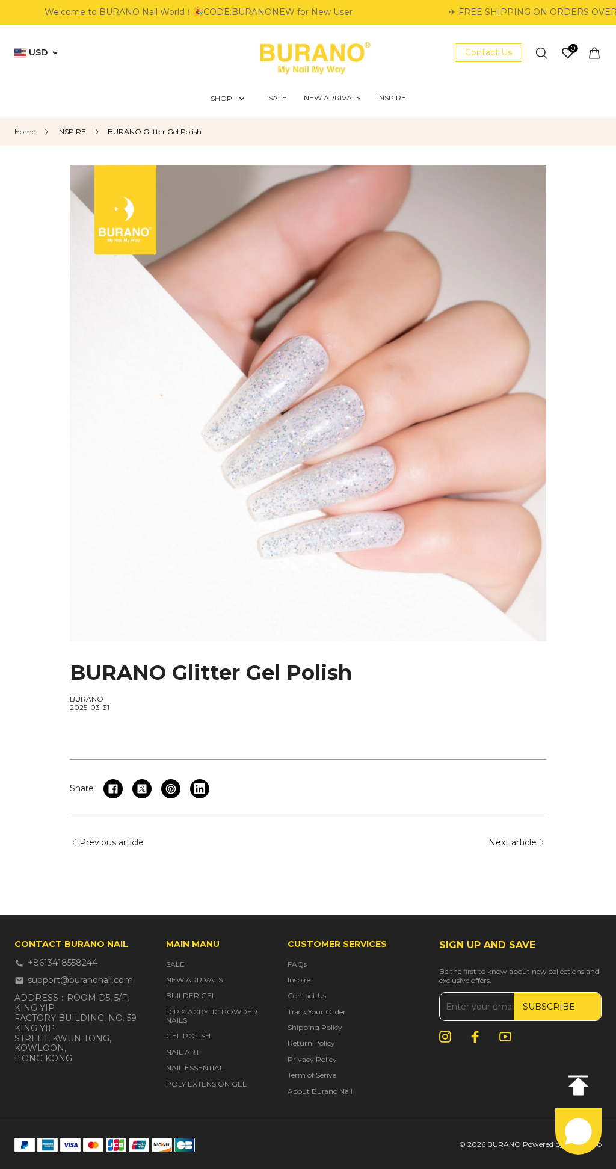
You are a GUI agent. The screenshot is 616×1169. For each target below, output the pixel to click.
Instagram (445, 1036)
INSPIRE (71, 132)
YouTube (505, 1036)
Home (24, 132)
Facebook (475, 1036)
